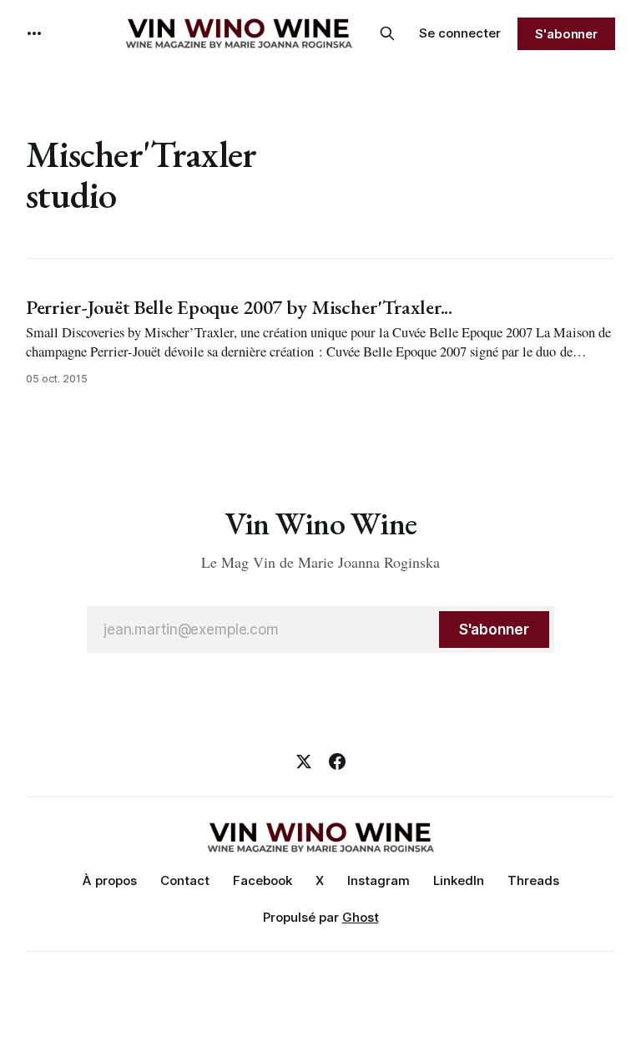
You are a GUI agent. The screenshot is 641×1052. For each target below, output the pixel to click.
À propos (110, 880)
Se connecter (460, 33)
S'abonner (566, 34)
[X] (303, 761)
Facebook (262, 880)
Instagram (378, 880)
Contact (184, 880)
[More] (34, 33)
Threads (533, 880)
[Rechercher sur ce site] (387, 33)
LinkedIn (458, 880)
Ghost (360, 917)
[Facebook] (337, 761)
